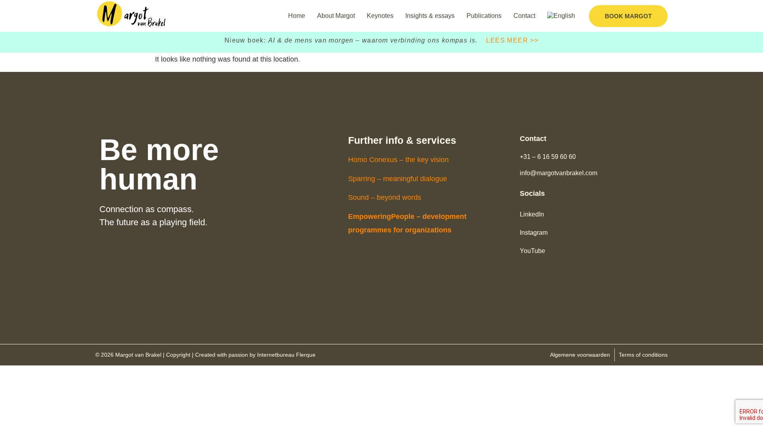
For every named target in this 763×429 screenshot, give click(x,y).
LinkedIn (532, 214)
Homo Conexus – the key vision (398, 160)
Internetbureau (275, 355)
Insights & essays (430, 15)
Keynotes (380, 15)
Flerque (306, 355)
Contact (524, 15)
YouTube (532, 250)
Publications (484, 15)
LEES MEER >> (512, 40)
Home (296, 15)
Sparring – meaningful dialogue (397, 179)
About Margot (336, 15)
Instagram (534, 232)
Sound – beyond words (384, 197)
